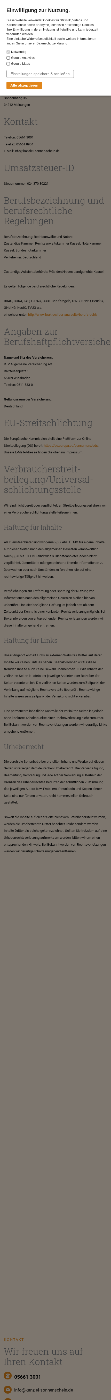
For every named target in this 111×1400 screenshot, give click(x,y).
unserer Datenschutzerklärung (46, 43)
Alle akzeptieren (24, 85)
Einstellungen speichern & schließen (40, 74)
